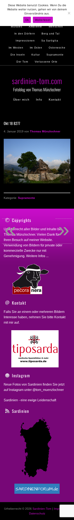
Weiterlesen (43, 19)
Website (46, 240)
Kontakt (59, 317)
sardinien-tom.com (37, 80)
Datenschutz (37, 513)
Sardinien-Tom (41, 508)
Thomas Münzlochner (19, 234)
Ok (27, 19)
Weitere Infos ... (37, 256)
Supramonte (26, 197)
